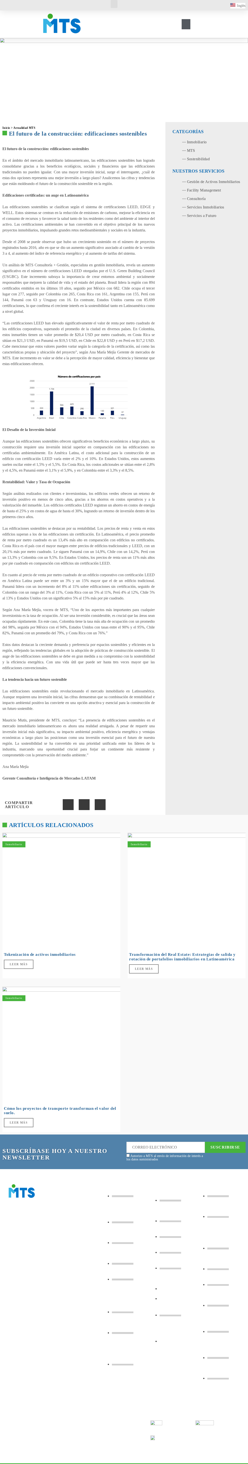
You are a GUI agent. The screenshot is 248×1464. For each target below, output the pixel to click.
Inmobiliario (197, 142)
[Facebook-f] (13, 1353)
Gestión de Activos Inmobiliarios (213, 182)
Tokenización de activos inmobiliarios (40, 954)
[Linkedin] (51, 1353)
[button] (114, 4)
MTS (191, 150)
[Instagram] (32, 1353)
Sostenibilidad (198, 159)
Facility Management (204, 190)
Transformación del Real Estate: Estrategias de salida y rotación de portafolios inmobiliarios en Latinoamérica (182, 956)
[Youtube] (13, 1368)
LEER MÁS (19, 964)
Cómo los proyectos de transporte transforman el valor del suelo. (60, 1110)
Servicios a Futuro (202, 216)
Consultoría (196, 199)
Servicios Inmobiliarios (205, 207)
